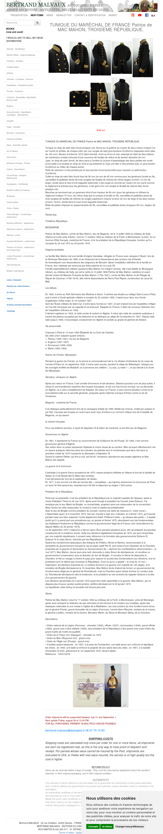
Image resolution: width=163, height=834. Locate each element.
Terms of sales (66, 832)
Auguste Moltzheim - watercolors (21, 241)
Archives (11, 292)
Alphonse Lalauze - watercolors (20, 229)
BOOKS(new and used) (14, 30)
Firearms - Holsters (15, 61)
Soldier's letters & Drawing (18, 190)
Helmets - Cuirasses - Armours (20, 79)
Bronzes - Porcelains (16, 132)
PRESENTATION (19, 15)
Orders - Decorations (16, 169)
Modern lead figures (15, 270)
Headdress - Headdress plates (20, 85)
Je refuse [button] (107, 826)
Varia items (11, 157)
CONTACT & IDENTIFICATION (90, 15)
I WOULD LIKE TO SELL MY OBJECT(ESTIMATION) (23, 39)
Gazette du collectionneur (18, 286)
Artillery (10, 73)
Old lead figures (13, 264)
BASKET (113, 15)
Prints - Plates (13, 208)
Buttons (10, 106)
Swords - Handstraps (16, 48)
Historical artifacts (14, 139)
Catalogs (11, 311)
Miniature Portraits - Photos (18, 163)
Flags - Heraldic (13, 126)
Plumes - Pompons (15, 91)
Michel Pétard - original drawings (21, 54)
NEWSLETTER (63, 15)
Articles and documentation (19, 304)
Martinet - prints (13, 235)
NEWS (49, 15)
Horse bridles (12, 202)
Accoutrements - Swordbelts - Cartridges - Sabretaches (19, 113)
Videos (10, 298)
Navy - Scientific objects (17, 145)
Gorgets (10, 120)
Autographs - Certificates (17, 184)
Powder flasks (13, 67)
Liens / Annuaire (14, 280)
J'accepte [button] (93, 826)
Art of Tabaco (12, 151)
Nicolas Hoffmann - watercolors (20, 223)
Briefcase (11, 196)
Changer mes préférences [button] (129, 826)
